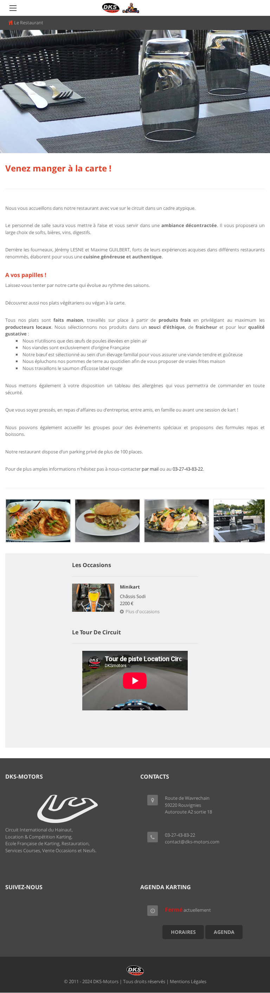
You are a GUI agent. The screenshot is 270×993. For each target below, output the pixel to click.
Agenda (224, 932)
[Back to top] (247, 949)
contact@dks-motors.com (192, 841)
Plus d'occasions (143, 611)
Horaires (183, 932)
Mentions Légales (188, 981)
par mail (150, 469)
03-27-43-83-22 (188, 469)
